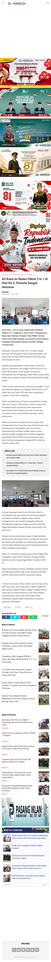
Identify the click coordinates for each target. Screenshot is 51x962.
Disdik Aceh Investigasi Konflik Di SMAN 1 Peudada (19, 734)
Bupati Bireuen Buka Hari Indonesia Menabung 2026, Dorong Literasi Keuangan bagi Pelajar (30, 837)
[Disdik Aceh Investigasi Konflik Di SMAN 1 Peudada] (44, 737)
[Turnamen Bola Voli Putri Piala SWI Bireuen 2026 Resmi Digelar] (44, 763)
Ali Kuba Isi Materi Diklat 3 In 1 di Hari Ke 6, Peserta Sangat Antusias (25, 283)
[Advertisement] (25, 32)
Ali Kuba (24, 275)
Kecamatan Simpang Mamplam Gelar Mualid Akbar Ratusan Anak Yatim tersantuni (17, 788)
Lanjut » (45, 885)
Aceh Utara (16, 275)
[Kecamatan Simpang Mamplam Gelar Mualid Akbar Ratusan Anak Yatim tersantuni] (44, 790)
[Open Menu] (3, 3)
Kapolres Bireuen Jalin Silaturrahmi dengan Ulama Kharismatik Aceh (28, 877)
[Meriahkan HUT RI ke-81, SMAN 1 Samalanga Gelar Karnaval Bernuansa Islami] (44, 724)
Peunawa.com (7, 275)
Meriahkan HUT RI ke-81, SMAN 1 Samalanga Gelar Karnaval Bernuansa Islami (17, 722)
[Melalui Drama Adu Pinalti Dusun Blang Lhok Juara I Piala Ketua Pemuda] (44, 750)
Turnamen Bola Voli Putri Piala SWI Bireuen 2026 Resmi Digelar (16, 760)
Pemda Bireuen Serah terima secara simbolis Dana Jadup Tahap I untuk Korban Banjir (16, 775)
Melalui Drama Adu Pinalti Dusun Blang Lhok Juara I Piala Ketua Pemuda (18, 747)
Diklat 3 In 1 (33, 275)
